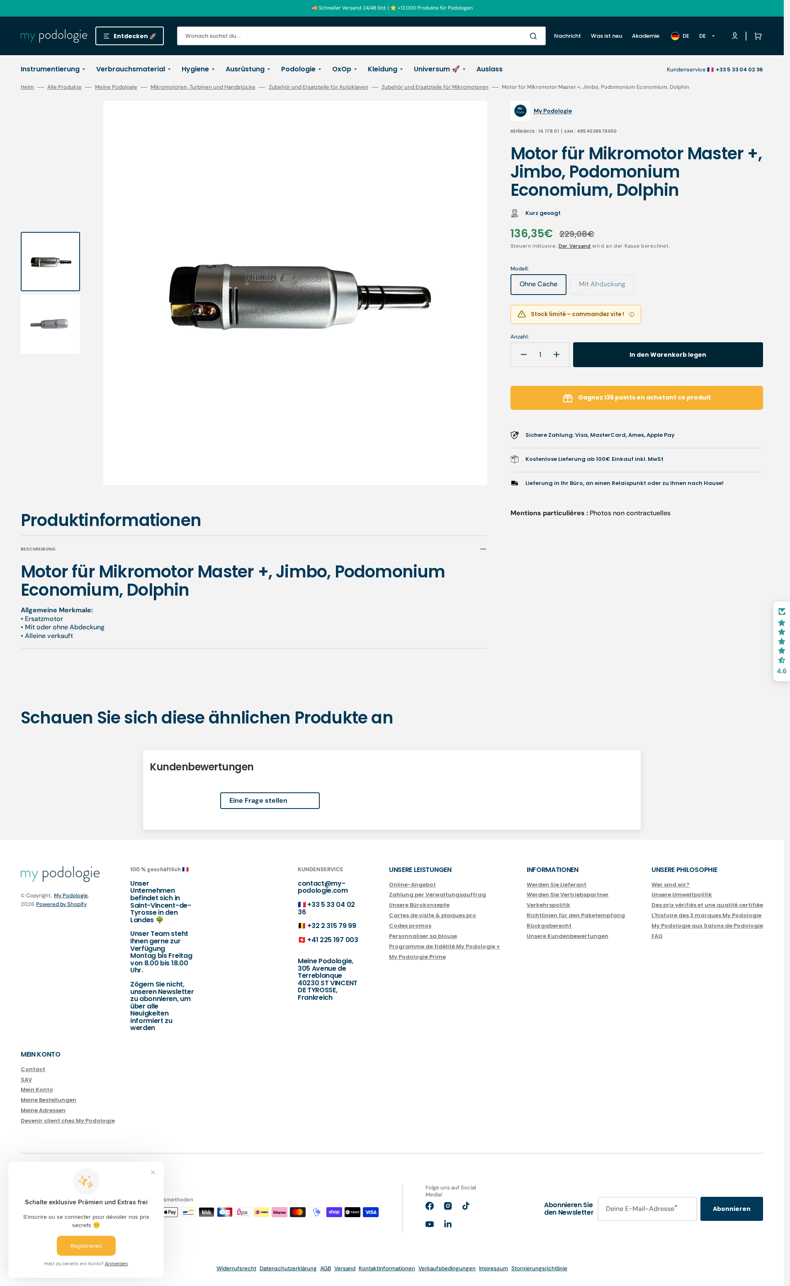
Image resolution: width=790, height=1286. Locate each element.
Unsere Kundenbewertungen (567, 936)
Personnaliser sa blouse (423, 936)
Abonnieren (732, 1209)
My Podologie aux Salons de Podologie (707, 926)
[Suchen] (535, 36)
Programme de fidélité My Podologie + (444, 946)
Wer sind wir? (670, 885)
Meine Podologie (116, 87)
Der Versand (575, 246)
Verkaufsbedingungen (447, 1268)
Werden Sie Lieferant (556, 885)
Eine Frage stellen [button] (258, 800)
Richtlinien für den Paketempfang (576, 915)
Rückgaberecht (549, 926)
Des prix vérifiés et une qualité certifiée (707, 905)
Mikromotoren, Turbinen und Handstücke (203, 87)
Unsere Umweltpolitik (681, 895)
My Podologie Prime (417, 957)
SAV (26, 1080)
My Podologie (71, 895)
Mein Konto (37, 1090)
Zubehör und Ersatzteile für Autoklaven (318, 87)
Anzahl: (519, 337)
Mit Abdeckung (606, 287)
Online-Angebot (412, 885)
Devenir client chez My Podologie (68, 1121)
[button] (756, 36)
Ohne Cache (543, 287)
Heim (27, 87)
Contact (33, 1069)
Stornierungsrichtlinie (539, 1268)
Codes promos (410, 926)
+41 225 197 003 (332, 940)
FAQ (657, 936)
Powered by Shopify (61, 904)
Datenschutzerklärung (288, 1268)
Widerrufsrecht (236, 1268)
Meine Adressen (43, 1110)
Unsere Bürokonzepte (419, 905)
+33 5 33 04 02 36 (326, 908)
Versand (344, 1268)
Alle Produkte (64, 87)
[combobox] (361, 36)
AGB (325, 1268)
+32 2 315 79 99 (331, 925)
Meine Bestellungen (48, 1100)
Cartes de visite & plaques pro (432, 915)
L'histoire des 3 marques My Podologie (706, 915)
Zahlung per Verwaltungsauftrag (437, 895)
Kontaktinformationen (387, 1268)
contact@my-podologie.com (323, 887)
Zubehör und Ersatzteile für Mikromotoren (435, 87)
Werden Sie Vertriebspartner (568, 895)
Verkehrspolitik (548, 905)
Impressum (493, 1268)
